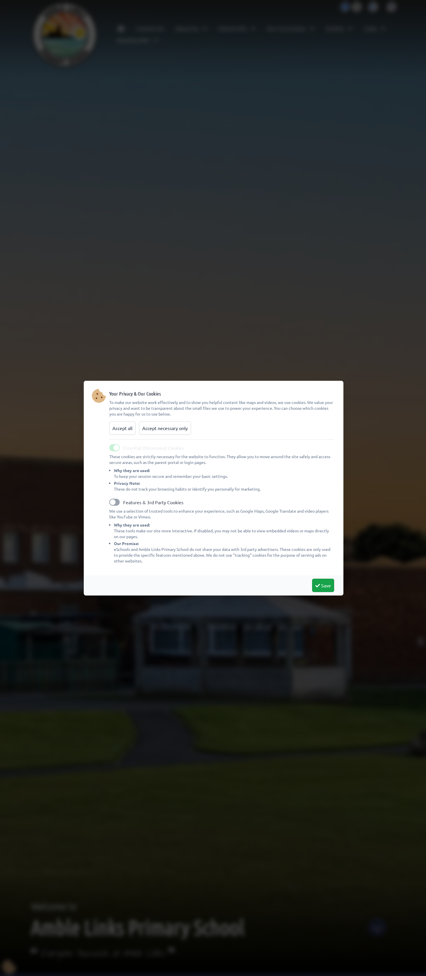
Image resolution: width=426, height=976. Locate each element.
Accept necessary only (165, 428)
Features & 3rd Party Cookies (153, 502)
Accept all (122, 428)
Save (325, 585)
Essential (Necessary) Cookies (153, 448)
